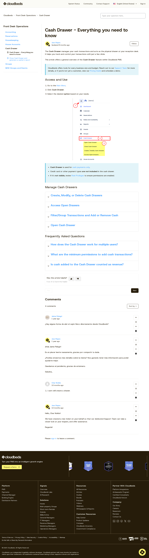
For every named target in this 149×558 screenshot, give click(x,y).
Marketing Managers (48, 526)
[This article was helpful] (71, 279)
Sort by (132, 306)
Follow (134, 44)
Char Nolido (56, 383)
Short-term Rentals (47, 509)
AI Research (44, 495)
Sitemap (62, 537)
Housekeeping (11, 40)
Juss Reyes (56, 43)
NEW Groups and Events (16, 68)
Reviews (116, 514)
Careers (116, 508)
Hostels (43, 512)
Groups (8, 64)
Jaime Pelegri (57, 316)
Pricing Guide (95, 71)
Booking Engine (8, 498)
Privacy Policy (20, 537)
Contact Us (117, 517)
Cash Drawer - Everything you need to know (21, 53)
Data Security (31, 537)
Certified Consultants (121, 495)
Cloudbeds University (84, 526)
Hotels (42, 504)
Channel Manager (8, 495)
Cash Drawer (44, 15)
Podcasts (79, 500)
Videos (79, 503)
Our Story (116, 506)
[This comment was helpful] (136, 317)
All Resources (81, 489)
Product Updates (82, 520)
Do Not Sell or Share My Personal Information (17, 540)
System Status (74, 4)
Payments (5, 492)
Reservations (11, 36)
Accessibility (53, 537)
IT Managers (45, 520)
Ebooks (79, 498)
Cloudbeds (8, 15)
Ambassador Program (121, 492)
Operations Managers (48, 529)
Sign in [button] (143, 4)
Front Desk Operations (26, 15)
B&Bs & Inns (44, 515)
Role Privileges (78, 175)
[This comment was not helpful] (136, 326)
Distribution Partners (9, 500)
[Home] (13, 3)
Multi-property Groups (48, 506)
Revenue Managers (47, 523)
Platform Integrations (121, 489)
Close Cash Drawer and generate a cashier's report (19, 59)
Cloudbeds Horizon (120, 498)
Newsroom (117, 511)
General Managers (47, 518)
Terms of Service (7, 537)
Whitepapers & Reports (85, 509)
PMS (3, 489)
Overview (43, 489)
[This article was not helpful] (78, 279)
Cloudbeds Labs (46, 492)
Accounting (10, 32)
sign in (54, 438)
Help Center (81, 518)
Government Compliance (85, 529)
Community (88, 4)
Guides (79, 495)
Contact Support (103, 4)
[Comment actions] (136, 331)
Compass (79, 523)
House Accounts (12, 44)
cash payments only (81, 167)
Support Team (121, 68)
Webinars (79, 506)
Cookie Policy (42, 537)
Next (135, 290)
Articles (79, 492)
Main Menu (61, 85)
